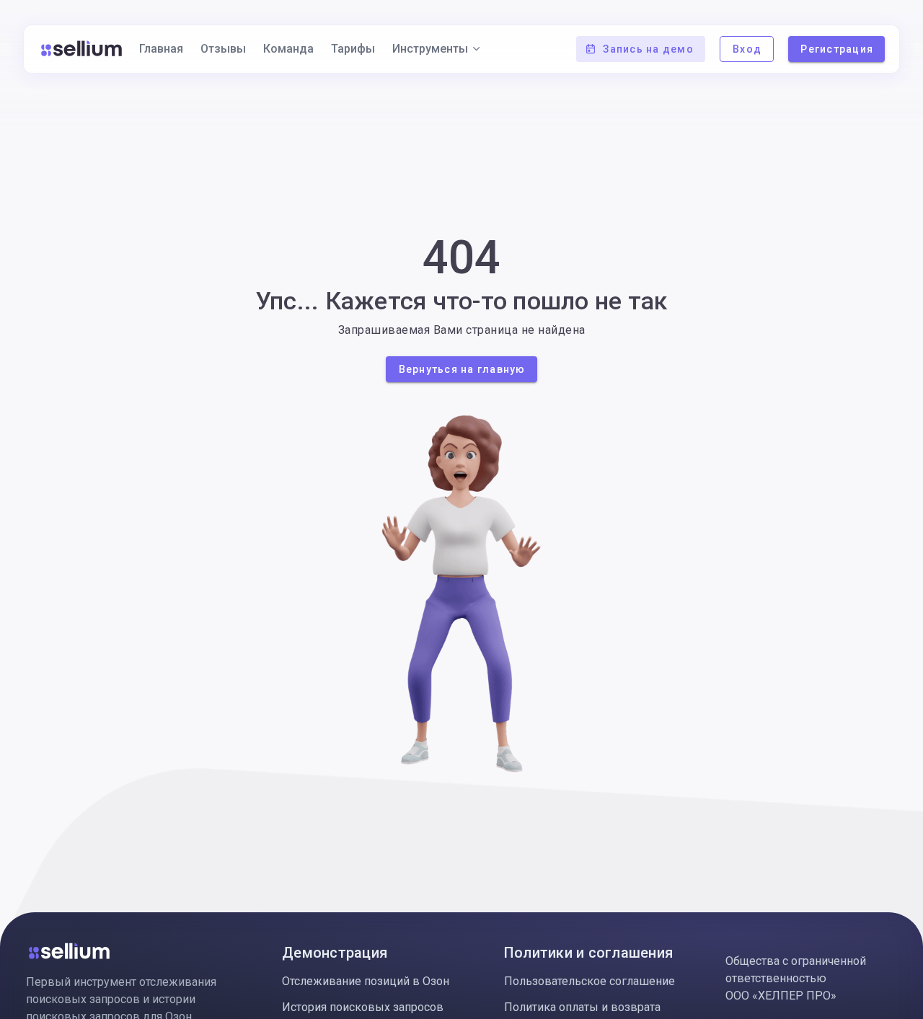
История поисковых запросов (362, 1007)
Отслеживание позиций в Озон (365, 981)
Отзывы (223, 49)
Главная (161, 49)
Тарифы (353, 49)
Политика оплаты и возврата (582, 1007)
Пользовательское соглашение (589, 981)
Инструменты (430, 49)
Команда (288, 49)
